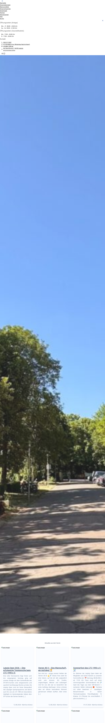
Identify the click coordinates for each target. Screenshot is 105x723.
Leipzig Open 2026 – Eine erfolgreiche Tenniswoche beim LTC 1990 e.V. (17, 670)
